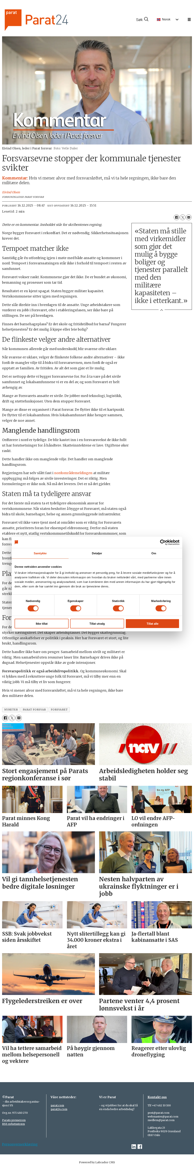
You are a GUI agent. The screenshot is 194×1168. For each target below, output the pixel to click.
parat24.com (59, 1109)
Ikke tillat (42, 623)
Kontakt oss (157, 1097)
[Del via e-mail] (189, 217)
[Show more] (162, 310)
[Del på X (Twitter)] (182, 217)
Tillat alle (152, 623)
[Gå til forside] (49, 20)
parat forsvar (34, 709)
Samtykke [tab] (40, 553)
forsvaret (59, 709)
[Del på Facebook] (176, 217)
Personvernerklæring (20, 1144)
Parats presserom (14, 1120)
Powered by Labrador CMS (97, 1162)
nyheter (11, 709)
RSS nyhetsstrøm (13, 1124)
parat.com (57, 1105)
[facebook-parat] (140, 1147)
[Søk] (142, 19)
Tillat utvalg (97, 623)
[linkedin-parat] (133, 1147)
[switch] (75, 608)
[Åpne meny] (189, 20)
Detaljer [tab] (97, 553)
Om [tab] (153, 553)
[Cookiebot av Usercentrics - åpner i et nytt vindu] (162, 542)
